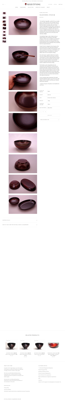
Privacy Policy (6, 387)
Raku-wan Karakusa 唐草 (11, 354)
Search (55, 4)
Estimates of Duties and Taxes (43, 371)
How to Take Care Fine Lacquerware (44, 374)
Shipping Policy (6, 220)
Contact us (40, 380)
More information (44, 119)
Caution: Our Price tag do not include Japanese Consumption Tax (49, 381)
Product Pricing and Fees (42, 369)
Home (16, 7)
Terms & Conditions (7, 389)
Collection (31, 7)
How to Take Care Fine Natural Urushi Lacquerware (15, 224)
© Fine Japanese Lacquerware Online (12, 399)
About (48, 7)
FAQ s (39, 378)
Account (50, 4)
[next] (62, 347)
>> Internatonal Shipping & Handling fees (45, 367)
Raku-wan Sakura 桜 (39, 354)
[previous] (3, 347)
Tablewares (23, 7)
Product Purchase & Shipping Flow (44, 373)
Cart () (60, 4)
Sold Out (50, 115)
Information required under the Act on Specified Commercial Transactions (17, 391)
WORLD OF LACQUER (40, 7)
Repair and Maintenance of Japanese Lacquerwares (47, 376)
